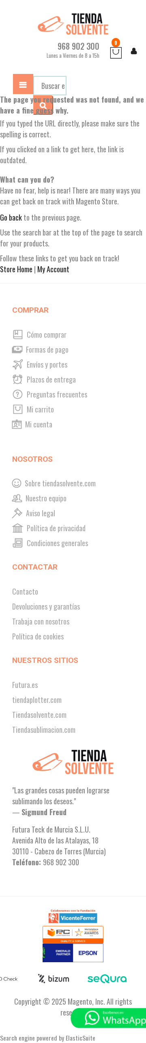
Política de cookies (38, 636)
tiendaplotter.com (37, 699)
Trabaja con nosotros (40, 621)
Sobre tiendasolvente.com (59, 483)
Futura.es (25, 684)
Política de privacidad (55, 528)
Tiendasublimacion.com (43, 729)
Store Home (16, 269)
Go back (11, 217)
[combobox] (50, 86)
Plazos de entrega (50, 379)
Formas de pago (46, 349)
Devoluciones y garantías (46, 606)
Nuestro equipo (45, 498)
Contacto (25, 591)
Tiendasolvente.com (39, 714)
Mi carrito (39, 409)
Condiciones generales (56, 543)
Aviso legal (39, 513)
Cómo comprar (46, 334)
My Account (53, 269)
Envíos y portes (46, 364)
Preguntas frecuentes (56, 394)
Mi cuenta (38, 424)
